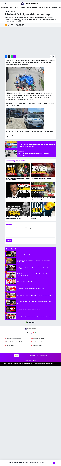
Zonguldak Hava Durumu (39, 338)
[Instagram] (30, 333)
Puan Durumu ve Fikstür (38, 341)
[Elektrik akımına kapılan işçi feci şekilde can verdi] (43, 208)
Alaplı (29, 7)
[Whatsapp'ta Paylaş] (12, 56)
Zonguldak (4, 7)
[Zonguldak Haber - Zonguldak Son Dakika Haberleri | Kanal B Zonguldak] (29, 3)
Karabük (54, 7)
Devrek (34, 7)
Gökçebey (42, 7)
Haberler (7, 11)
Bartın (48, 7)
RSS (17, 355)
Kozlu (11, 7)
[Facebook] (25, 333)
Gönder (9, 240)
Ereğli (16, 7)
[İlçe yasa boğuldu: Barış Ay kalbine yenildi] (18, 189)
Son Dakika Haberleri (38, 345)
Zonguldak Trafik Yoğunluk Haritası (14, 341)
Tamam (6, 365)
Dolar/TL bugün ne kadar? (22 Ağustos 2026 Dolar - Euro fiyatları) (26, 462)
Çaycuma (23, 7)
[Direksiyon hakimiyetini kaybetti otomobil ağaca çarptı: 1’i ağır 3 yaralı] (43, 189)
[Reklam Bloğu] (30, 322)
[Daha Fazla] (14, 56)
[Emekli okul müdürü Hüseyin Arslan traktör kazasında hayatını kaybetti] (18, 208)
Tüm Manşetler (10, 345)
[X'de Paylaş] (9, 56)
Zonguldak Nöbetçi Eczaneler (14, 338)
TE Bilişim (34, 360)
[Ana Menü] (5, 3)
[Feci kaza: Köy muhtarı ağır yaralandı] (43, 170)
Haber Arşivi (9, 349)
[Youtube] (33, 333)
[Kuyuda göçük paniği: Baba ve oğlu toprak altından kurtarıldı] (18, 170)
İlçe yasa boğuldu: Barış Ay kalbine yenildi (17, 197)
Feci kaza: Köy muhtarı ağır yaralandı (41, 178)
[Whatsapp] (36, 333)
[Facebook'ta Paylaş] (6, 56)
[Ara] (54, 4)
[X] (28, 333)
